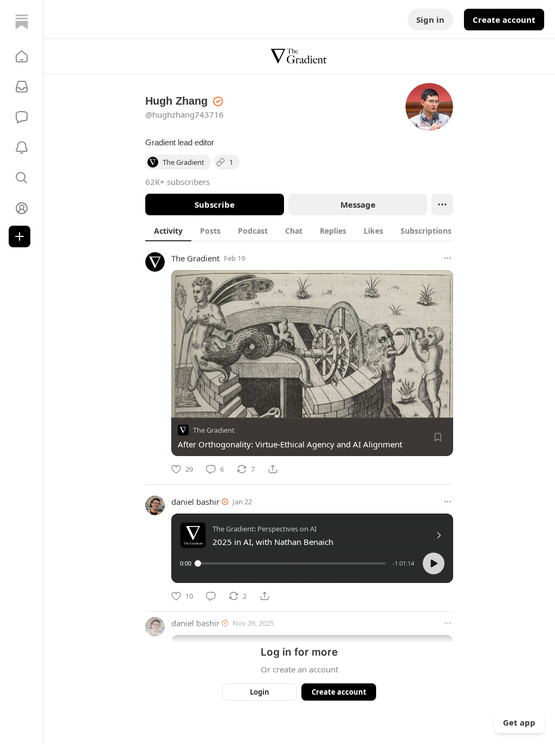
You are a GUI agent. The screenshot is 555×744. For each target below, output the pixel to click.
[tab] (168, 230)
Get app (519, 722)
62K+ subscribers (177, 181)
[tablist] (310, 230)
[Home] (22, 22)
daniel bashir (195, 501)
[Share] (272, 469)
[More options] (447, 258)
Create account (504, 19)
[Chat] (22, 117)
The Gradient (195, 258)
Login (259, 692)
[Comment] (211, 596)
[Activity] (22, 147)
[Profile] (22, 208)
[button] (22, 56)
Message (358, 204)
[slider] (292, 563)
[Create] (19, 236)
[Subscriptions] (22, 87)
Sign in (430, 19)
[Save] (438, 437)
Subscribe (215, 204)
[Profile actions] (442, 204)
